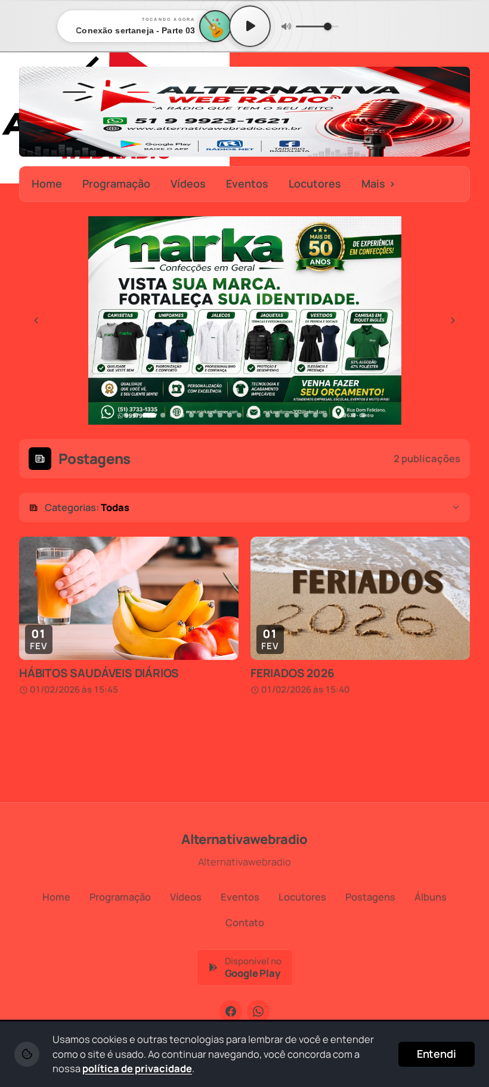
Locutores (315, 183)
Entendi (436, 1053)
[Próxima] (452, 320)
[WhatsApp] (258, 1011)
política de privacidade (137, 1068)
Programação (116, 183)
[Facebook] (230, 1011)
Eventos (247, 183)
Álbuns (430, 897)
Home (47, 183)
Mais (378, 183)
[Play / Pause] (250, 26)
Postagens (370, 897)
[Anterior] (36, 320)
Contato (244, 922)
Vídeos (188, 183)
